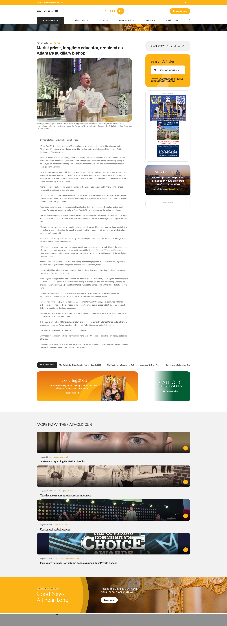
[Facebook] (167, 46)
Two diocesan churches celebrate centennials (171, 365)
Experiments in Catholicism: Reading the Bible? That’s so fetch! (125, 365)
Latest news (55, 43)
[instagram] (189, 2)
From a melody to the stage (55, 529)
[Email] (179, 46)
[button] (189, 20)
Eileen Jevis (58, 491)
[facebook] (185, 2)
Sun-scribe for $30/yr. (176, 189)
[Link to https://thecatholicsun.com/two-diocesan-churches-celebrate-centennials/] (185, 482)
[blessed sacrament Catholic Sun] (168, 122)
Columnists (171, 80)
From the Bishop (169, 78)
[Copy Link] (183, 46)
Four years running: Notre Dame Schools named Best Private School (78, 563)
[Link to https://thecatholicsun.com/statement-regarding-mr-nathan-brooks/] (185, 448)
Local (161, 78)
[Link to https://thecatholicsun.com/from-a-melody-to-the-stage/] (185, 516)
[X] (171, 46)
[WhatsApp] (175, 46)
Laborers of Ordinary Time (85, 365)
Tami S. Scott (58, 559)
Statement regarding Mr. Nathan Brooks (62, 461)
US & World (161, 80)
